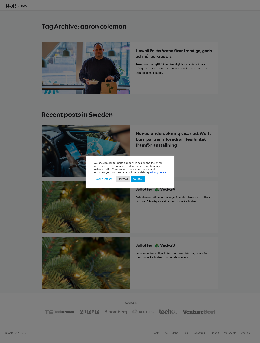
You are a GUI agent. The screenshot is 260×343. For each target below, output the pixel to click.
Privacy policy (157, 172)
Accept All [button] (138, 178)
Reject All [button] (123, 178)
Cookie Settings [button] (104, 178)
